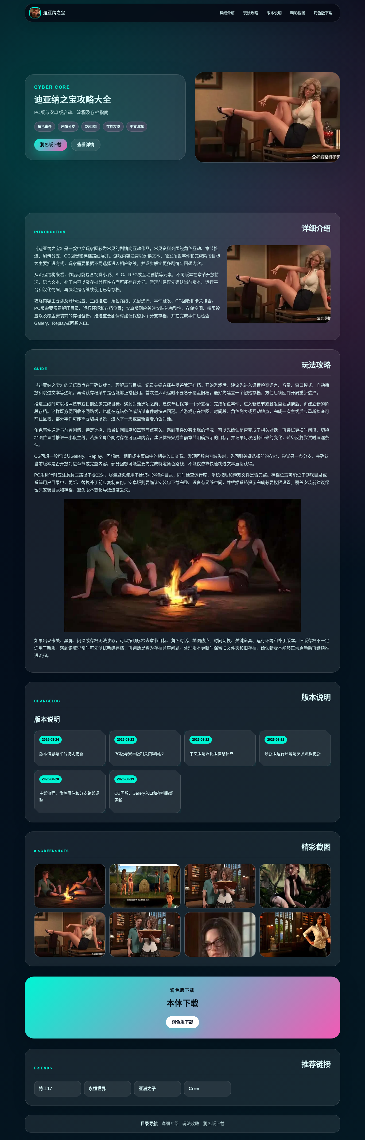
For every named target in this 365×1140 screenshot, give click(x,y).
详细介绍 (227, 13)
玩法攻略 (250, 13)
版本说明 (274, 13)
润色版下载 (323, 13)
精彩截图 (297, 13)
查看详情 (85, 144)
